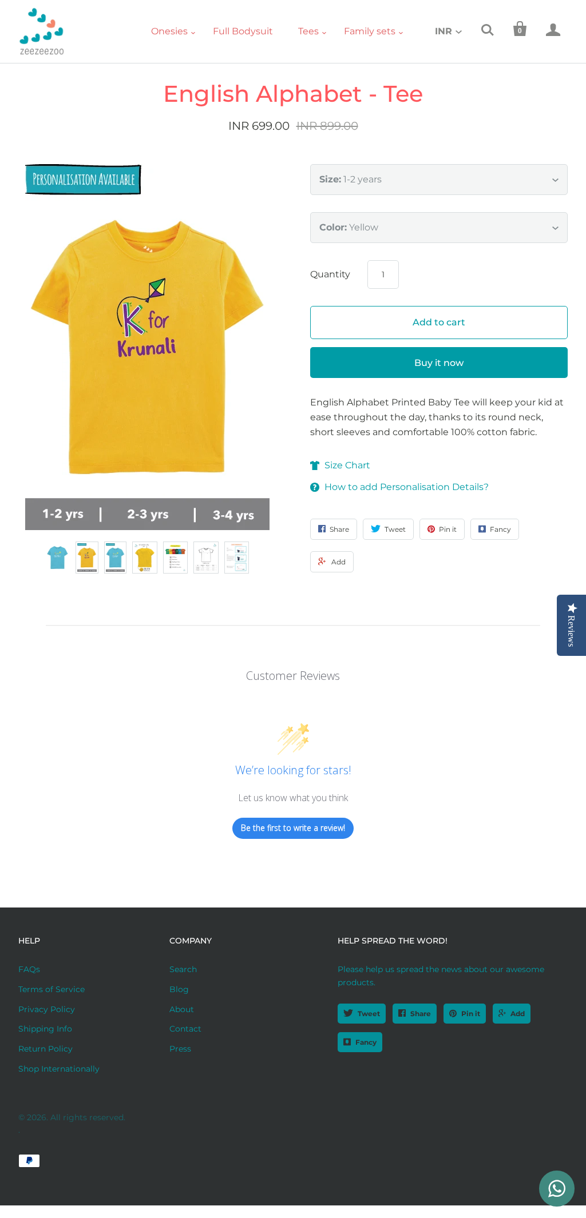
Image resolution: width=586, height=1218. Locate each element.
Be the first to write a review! (293, 827)
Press (180, 1049)
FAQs (29, 969)
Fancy (366, 1042)
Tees (308, 31)
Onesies (169, 31)
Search (183, 969)
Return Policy (45, 1049)
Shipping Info (45, 1029)
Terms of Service (51, 989)
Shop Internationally (59, 1069)
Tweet (369, 1013)
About (181, 1009)
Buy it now (439, 362)
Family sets (369, 31)
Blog (179, 989)
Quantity (330, 274)
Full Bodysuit (243, 31)
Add (517, 1013)
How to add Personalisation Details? (406, 486)
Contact (185, 1029)
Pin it (470, 1013)
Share (420, 1013)
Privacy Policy (46, 1009)
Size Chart (347, 465)
